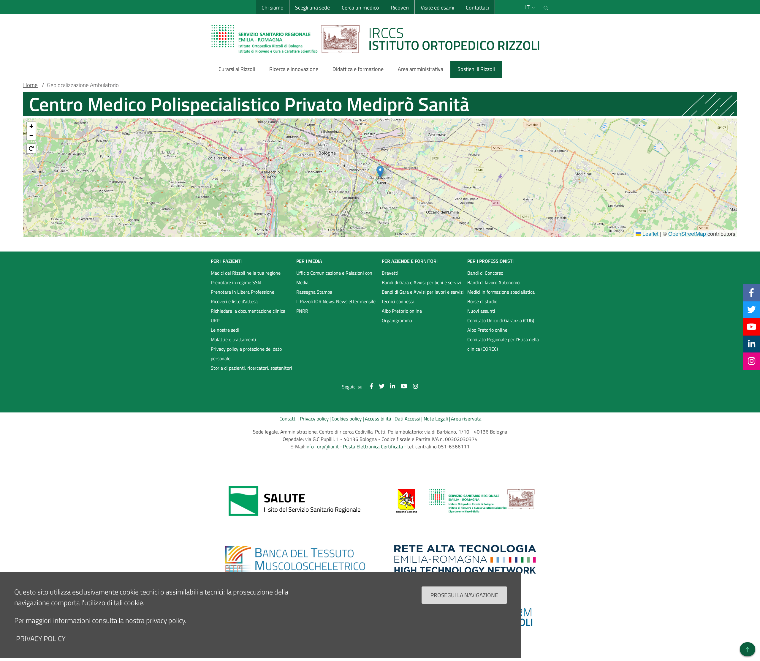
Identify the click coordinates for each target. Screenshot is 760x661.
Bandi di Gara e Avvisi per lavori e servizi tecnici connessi (423, 296)
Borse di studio (482, 301)
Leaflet (649, 233)
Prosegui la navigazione (464, 594)
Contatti (288, 419)
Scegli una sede (312, 8)
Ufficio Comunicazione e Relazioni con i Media (335, 277)
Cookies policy (347, 419)
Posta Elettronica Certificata (373, 446)
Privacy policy (314, 419)
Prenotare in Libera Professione (242, 291)
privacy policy (41, 638)
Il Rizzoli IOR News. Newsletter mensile (336, 301)
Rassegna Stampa (314, 291)
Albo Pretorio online (402, 310)
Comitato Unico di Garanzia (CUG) (500, 320)
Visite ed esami (437, 8)
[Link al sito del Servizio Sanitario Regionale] (295, 501)
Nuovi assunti (481, 310)
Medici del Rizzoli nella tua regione (246, 272)
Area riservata (466, 419)
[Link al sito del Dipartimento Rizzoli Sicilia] (465, 501)
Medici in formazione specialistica (501, 291)
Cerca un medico (360, 8)
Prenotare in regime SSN (236, 282)
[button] (380, 172)
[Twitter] (751, 309)
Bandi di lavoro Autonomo (493, 282)
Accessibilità (378, 419)
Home (30, 84)
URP (215, 320)
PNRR (302, 310)
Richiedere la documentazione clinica (248, 310)
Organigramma (397, 320)
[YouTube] (751, 326)
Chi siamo (273, 8)
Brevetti (390, 272)
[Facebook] (751, 292)
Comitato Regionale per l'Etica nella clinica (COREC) (503, 344)
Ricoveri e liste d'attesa (234, 301)
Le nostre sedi (225, 329)
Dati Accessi (407, 419)
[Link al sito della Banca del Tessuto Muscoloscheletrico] (295, 559)
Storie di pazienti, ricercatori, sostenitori (251, 367)
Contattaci (477, 8)
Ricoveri (400, 8)
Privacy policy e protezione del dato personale (246, 353)
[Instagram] (751, 360)
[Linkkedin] (751, 343)
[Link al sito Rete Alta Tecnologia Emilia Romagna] (465, 559)
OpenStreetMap (687, 233)
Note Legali (436, 419)
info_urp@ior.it (322, 446)
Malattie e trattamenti (233, 339)
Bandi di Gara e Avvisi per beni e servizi (421, 282)
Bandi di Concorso (485, 272)
